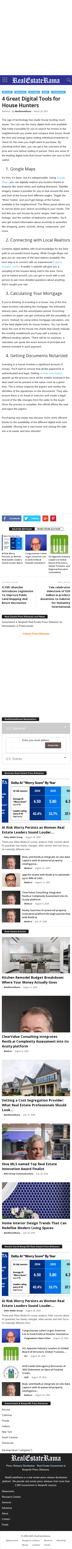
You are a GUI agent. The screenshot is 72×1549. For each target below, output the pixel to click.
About (5, 1513)
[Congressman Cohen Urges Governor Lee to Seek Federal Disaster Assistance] (36, 543)
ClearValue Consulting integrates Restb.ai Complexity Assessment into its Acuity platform (45, 896)
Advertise (7, 1508)
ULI (25, 1356)
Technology (58, 92)
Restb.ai (28, 868)
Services (6, 1502)
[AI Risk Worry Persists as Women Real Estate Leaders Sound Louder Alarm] (12, 543)
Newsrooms (8, 1491)
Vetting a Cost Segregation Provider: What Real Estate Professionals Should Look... (34, 1105)
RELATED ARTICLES (22, 529)
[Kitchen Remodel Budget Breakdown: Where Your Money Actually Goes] (36, 955)
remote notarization (51, 373)
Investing (20, 92)
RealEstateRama (23, 111)
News (45, 92)
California (7, 1415)
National (34, 92)
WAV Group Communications (18, 1173)
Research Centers (11, 1496)
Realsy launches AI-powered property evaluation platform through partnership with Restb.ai (46, 914)
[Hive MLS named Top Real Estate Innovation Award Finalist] (36, 1141)
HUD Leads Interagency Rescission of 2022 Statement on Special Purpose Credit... (44, 1369)
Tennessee (7, 1443)
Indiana (6, 1426)
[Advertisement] (36, 37)
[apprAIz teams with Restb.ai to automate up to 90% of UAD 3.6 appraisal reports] (11, 880)
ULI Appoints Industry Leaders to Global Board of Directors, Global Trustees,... (45, 1350)
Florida (5, 1420)
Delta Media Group (13, 837)
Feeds (5, 1524)
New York (7, 1431)
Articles (7, 92)
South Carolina (10, 1437)
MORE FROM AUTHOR (48, 529)
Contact (6, 1519)
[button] (66, 80)
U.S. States (14, 758)
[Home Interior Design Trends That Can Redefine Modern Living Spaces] (36, 1200)
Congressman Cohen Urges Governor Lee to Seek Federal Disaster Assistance (45, 1332)
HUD (26, 1377)
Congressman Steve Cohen (37, 1338)
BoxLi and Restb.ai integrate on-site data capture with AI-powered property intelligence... (46, 860)
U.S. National (15, 728)
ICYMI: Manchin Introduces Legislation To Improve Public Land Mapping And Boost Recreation (17, 595)
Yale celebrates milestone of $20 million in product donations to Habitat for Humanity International (55, 596)
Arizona (6, 1409)
